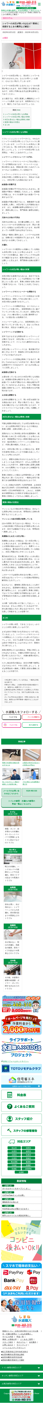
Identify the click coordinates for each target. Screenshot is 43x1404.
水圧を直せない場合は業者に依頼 (16, 119)
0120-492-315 (31, 791)
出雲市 (14, 1151)
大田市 (14, 1155)
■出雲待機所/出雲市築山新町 (12, 1354)
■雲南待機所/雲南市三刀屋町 (12, 1360)
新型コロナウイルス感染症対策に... (16, 1215)
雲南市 (28, 1158)
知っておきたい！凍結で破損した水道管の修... (10, 783)
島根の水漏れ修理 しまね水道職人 (15, 10)
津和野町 (28, 1169)
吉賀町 (21, 1172)
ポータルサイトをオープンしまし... (16, 1189)
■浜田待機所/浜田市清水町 (11, 1357)
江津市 (14, 1158)
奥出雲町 (14, 1162)
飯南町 (28, 1162)
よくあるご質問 (26, 1339)
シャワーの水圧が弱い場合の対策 (16, 117)
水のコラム (35, 10)
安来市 (28, 1155)
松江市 (14, 1148)
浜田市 (28, 1148)
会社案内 (32, 1342)
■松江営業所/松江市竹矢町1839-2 (14, 1352)
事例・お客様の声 (9, 1339)
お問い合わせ (7, 1345)
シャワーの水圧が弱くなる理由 (15, 114)
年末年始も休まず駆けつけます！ (15, 1209)
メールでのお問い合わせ (26, 8)
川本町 (14, 1165)
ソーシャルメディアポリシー (14, 1348)
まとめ (6, 125)
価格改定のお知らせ (10, 1202)
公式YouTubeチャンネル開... (13, 1195)
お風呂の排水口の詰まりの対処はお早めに (31, 764)
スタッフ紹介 (7, 1342)
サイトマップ (22, 1345)
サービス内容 (7, 1337)
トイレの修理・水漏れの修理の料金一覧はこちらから (21, 802)
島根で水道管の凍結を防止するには (10, 764)
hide (18, 110)
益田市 (28, 1151)
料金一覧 (20, 1337)
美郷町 (28, 1165)
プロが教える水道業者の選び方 (31, 783)
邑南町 (14, 1169)
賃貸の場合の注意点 (11, 122)
